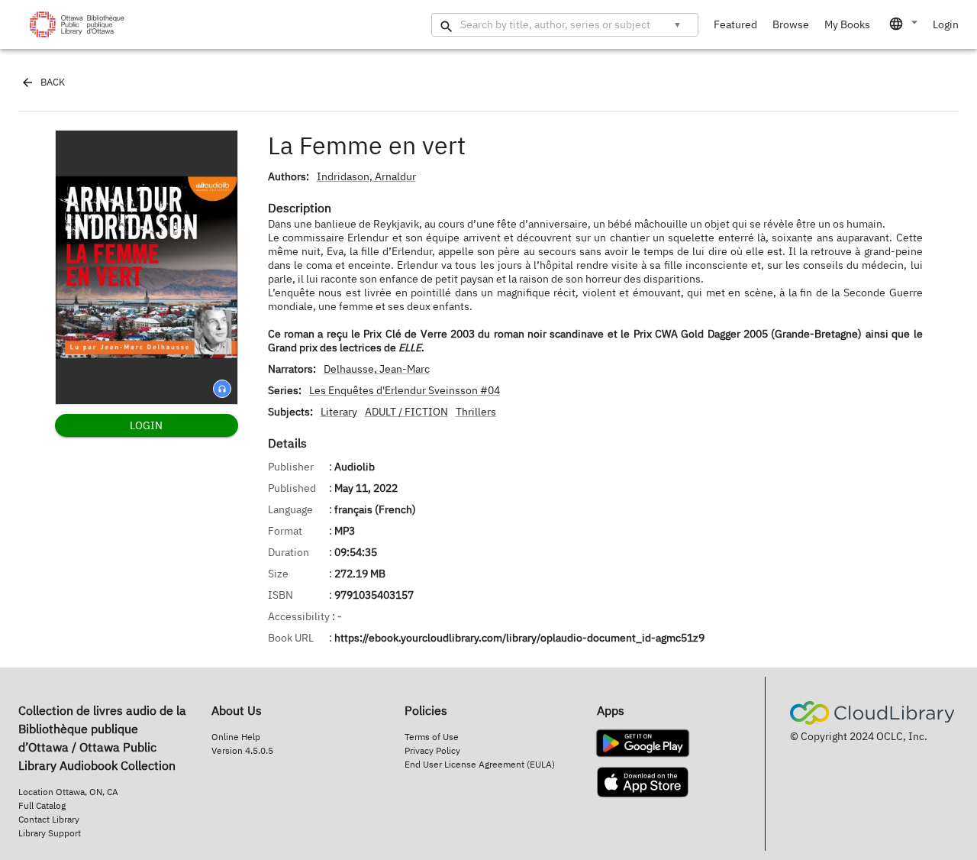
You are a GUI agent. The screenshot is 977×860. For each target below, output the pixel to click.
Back (52, 82)
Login (946, 24)
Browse (790, 24)
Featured (735, 24)
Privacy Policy (432, 750)
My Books (847, 24)
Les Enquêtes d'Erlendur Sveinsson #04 (404, 390)
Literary (339, 412)
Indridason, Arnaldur (366, 176)
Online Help (235, 736)
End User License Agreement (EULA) (480, 764)
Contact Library (48, 819)
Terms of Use (432, 736)
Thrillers (476, 412)
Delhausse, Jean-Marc (377, 369)
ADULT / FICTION (406, 412)
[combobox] (904, 24)
